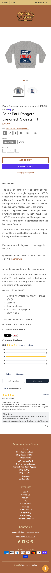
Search (25, 492)
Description (8, 183)
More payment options (25, 172)
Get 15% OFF (25, 504)
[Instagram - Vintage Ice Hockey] (27, 541)
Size (15, 129)
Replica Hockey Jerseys (25, 464)
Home (25, 449)
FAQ (25, 501)
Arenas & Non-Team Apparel (24, 467)
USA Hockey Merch (25, 461)
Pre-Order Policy (25, 510)
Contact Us (25, 495)
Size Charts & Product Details (17, 129)
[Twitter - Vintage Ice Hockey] (19, 541)
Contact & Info (24, 479)
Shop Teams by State (24, 455)
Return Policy (25, 516)
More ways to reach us (25, 537)
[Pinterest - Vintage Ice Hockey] (31, 541)
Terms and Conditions (26, 519)
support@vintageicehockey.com (25, 532)
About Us (25, 498)
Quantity (5, 147)
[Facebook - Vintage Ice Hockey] (23, 541)
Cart (43, 2)
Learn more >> (18, 259)
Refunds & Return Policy (14, 329)
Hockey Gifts (25, 458)
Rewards (25, 507)
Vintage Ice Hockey (29, 565)
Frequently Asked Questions (16, 324)
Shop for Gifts (24, 473)
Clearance (26, 476)
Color (4, 138)
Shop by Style (24, 470)
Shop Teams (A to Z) (24, 452)
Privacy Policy (25, 513)
